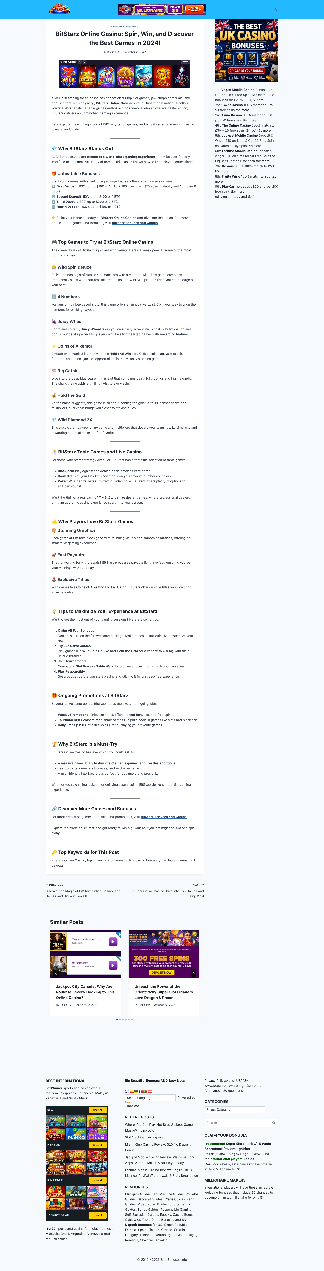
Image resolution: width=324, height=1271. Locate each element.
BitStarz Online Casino (118, 218)
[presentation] (85, 954)
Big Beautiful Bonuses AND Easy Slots (155, 1080)
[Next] (193, 973)
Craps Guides (174, 1199)
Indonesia (86, 1093)
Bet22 (51, 1229)
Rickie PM (113, 51)
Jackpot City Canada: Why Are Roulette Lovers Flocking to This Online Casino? (85, 992)
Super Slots (235, 1144)
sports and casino (76, 1088)
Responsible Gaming (124, 26)
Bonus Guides (148, 1209)
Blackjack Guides (138, 1194)
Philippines (68, 1093)
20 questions (233, 1091)
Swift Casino (233, 105)
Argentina (78, 1234)
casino (79, 1229)
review (251, 1144)
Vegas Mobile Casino (237, 89)
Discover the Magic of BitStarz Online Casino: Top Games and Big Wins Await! (83, 890)
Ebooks (165, 1214)
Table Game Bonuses (158, 1220)
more (262, 95)
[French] (141, 1091)
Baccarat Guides (150, 1199)
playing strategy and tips (234, 196)
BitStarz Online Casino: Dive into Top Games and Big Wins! (167, 890)
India (54, 1093)
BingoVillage (238, 1154)
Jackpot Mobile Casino (240, 135)
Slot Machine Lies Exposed (145, 1137)
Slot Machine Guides (168, 1194)
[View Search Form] (275, 9)
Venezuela (53, 1098)
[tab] (117, 1019)
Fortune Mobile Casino (239, 151)
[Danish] (150, 1091)
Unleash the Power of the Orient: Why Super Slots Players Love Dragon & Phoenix (163, 992)
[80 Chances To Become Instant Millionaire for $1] (162, 9)
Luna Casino (232, 115)
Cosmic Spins (233, 166)
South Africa (78, 1098)
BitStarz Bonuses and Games (135, 223)
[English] (127, 1091)
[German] (136, 1091)
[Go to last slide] (56, 973)
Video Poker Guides (153, 1204)
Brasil (65, 1234)
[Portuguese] (145, 1091)
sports (61, 1229)
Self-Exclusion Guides (141, 1214)
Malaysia (102, 1093)
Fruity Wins (231, 176)
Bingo (251, 130)
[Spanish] (132, 1091)
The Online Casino (236, 125)
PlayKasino (231, 186)
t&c (254, 95)
